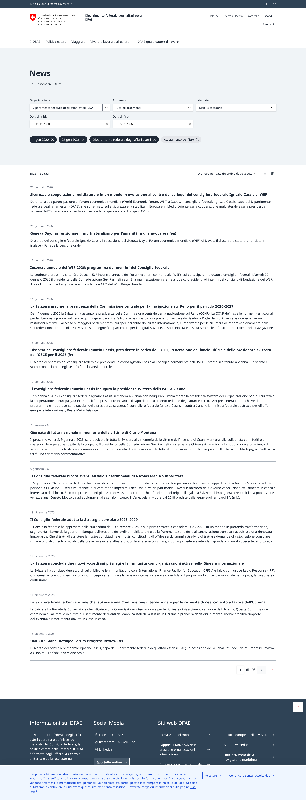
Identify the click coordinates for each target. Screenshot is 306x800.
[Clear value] (107, 124)
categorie (202, 100)
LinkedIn (105, 749)
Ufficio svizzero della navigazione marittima (240, 757)
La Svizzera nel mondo (176, 735)
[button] (269, 16)
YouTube (129, 742)
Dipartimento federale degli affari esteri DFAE (114, 17)
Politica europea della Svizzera (246, 735)
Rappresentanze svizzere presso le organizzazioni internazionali (177, 749)
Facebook (106, 735)
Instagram (106, 742)
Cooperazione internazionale (180, 764)
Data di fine (121, 116)
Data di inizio (39, 116)
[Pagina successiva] (272, 670)
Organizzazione (40, 100)
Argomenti (120, 100)
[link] (153, 199)
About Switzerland (237, 745)
